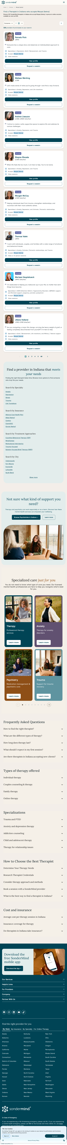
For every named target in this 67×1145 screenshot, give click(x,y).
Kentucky (27, 1034)
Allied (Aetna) (10, 418)
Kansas (4, 1096)
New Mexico (28, 1092)
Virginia (48, 1077)
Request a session (33, 66)
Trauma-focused (12, 447)
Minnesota (27, 1057)
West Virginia (50, 1092)
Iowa (4, 1081)
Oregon (48, 1046)
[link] (33, 50)
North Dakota (28, 1077)
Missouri (27, 1061)
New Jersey (28, 1088)
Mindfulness (10, 441)
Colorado (5, 1053)
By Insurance (16, 1029)
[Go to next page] (47, 356)
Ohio (47, 1038)
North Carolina (29, 1073)
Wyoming (48, 1096)
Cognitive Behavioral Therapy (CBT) (18, 438)
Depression (10, 394)
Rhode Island (50, 1053)
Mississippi (27, 1065)
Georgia (5, 1073)
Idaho (4, 1084)
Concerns (7, 23)
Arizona (4, 1046)
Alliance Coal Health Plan (14, 415)
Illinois (4, 1088)
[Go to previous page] (19, 356)
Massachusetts (29, 1042)
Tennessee (49, 1065)
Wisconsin (49, 1088)
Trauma (8, 400)
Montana (27, 1069)
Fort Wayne (10, 464)
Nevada (26, 1096)
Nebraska (27, 1081)
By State (6, 1029)
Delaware (5, 1065)
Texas (47, 1069)
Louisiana (27, 1038)
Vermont (48, 1081)
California (5, 1049)
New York (48, 1034)
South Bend (10, 473)
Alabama (5, 1038)
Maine (26, 1049)
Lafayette (9, 470)
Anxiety (8, 392)
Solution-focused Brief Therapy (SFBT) (19, 449)
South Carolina (50, 1057)
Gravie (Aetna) (11, 426)
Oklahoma (49, 1042)
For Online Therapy (41, 1029)
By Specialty (27, 1029)
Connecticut (6, 1057)
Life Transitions (11, 403)
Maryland (27, 1046)
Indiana (5, 1092)
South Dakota (50, 1061)
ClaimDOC (9, 423)
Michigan (27, 1053)
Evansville (9, 467)
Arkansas (5, 1042)
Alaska (4, 1034)
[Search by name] (61, 23)
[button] (26, 517)
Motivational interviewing (14, 444)
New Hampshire (29, 1084)
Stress (8, 397)
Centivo (8, 420)
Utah (47, 1073)
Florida (4, 1069)
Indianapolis (10, 461)
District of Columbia (9, 1061)
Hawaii (4, 1077)
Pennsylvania (50, 1049)
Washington (49, 1084)
